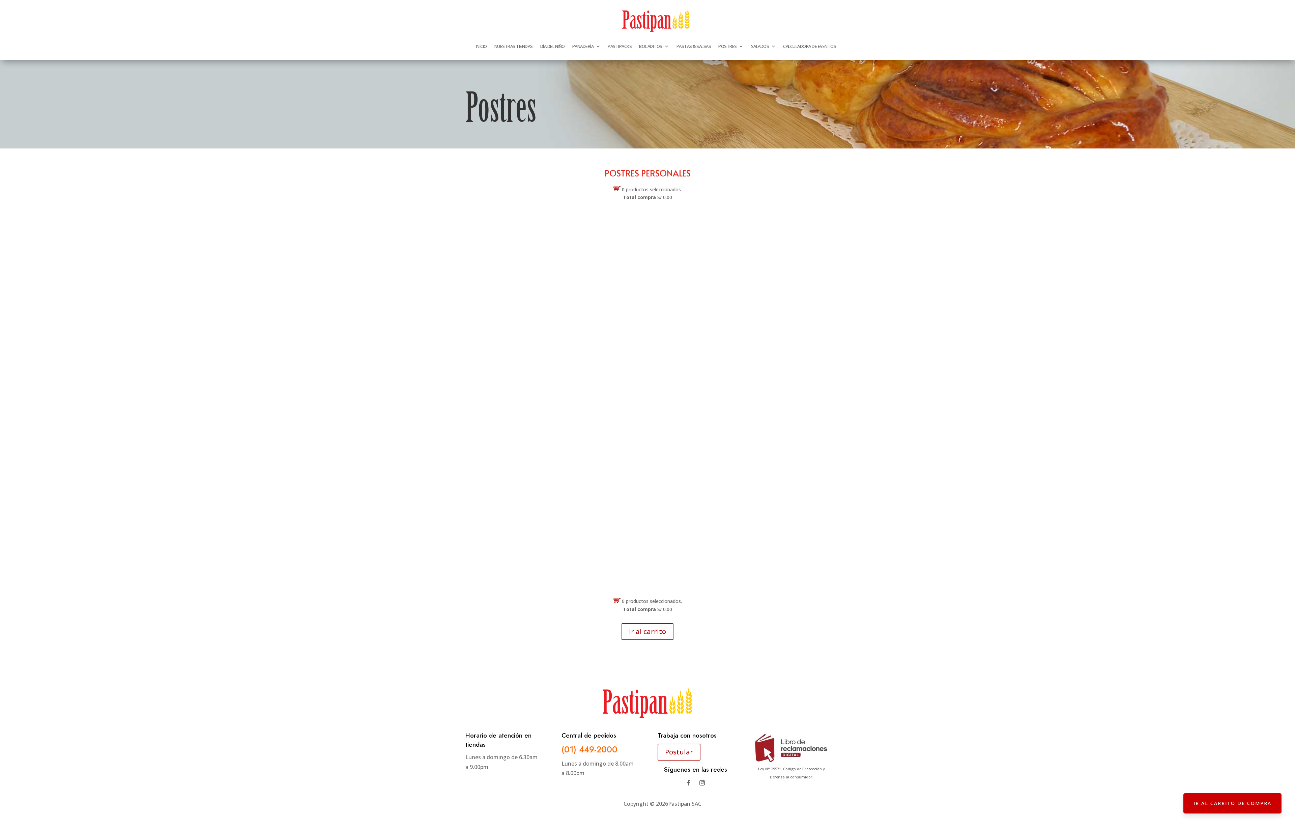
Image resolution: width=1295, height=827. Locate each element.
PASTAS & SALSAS (694, 46)
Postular (679, 751)
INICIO (481, 46)
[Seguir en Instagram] (702, 782)
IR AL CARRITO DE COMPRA (1232, 803)
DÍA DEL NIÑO (552, 46)
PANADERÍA (583, 46)
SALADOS (760, 46)
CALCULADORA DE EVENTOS (809, 46)
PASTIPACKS (620, 46)
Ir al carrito (647, 631)
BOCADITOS (650, 46)
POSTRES (727, 46)
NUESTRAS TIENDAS (513, 46)
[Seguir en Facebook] (688, 782)
